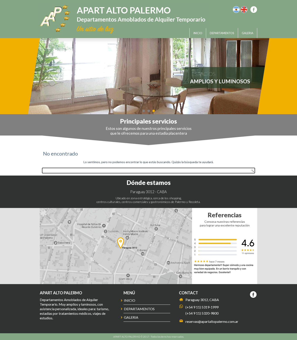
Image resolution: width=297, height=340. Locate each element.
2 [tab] (148, 111)
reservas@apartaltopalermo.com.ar (211, 321)
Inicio (197, 33)
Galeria (247, 33)
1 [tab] (143, 111)
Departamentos (222, 33)
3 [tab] (153, 111)
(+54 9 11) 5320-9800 (202, 313)
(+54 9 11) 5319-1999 (202, 307)
